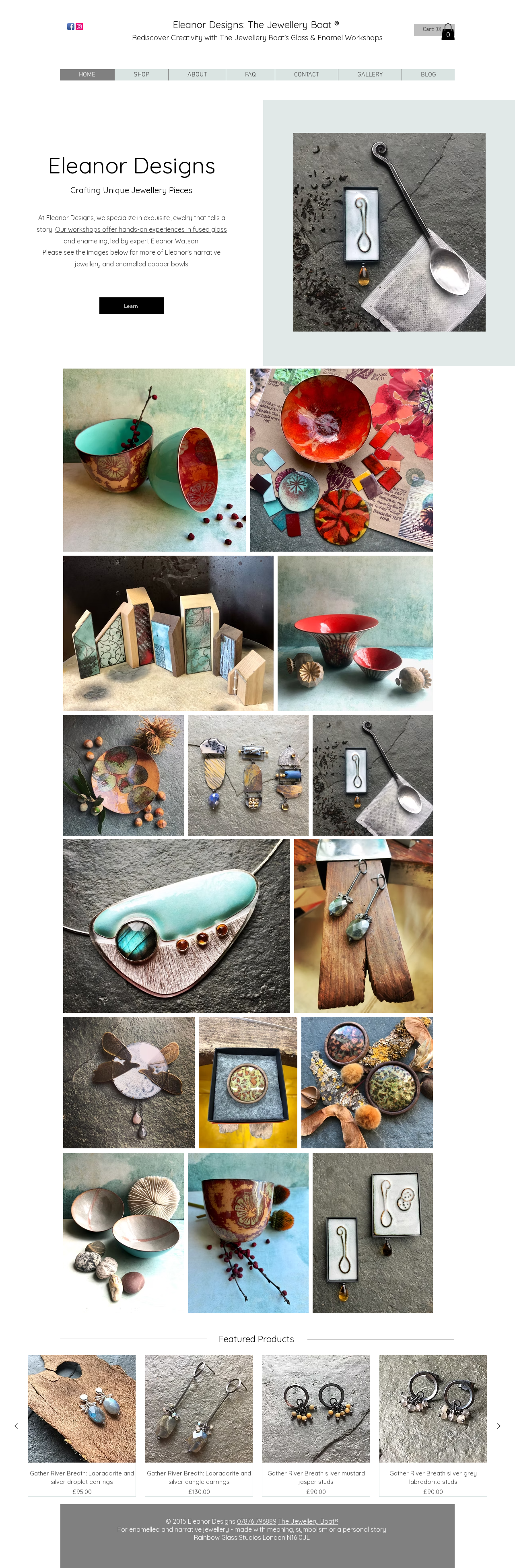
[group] (257, 1426)
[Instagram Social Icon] (79, 26)
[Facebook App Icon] (70, 26)
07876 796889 (256, 1521)
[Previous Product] (16, 1426)
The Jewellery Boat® (308, 1521)
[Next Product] (499, 1426)
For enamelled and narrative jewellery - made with (192, 1529)
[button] (448, 31)
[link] (433, 29)
